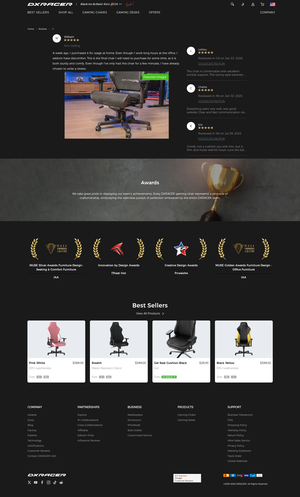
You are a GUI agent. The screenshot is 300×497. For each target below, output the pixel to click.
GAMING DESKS (128, 12)
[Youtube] (37, 483)
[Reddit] (62, 483)
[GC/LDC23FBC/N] (119, 339)
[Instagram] (50, 483)
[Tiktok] (56, 483)
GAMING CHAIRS (94, 12)
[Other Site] (272, 4)
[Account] (253, 4)
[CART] (262, 4)
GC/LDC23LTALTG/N (211, 63)
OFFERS (154, 12)
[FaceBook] (43, 483)
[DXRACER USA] (49, 4)
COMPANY (267, 12)
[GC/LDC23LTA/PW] (56, 339)
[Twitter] (31, 483)
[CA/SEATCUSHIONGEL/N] (181, 339)
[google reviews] (187, 477)
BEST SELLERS (38, 12)
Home (31, 29)
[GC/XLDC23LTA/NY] (244, 339)
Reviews (43, 29)
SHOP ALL (66, 12)
